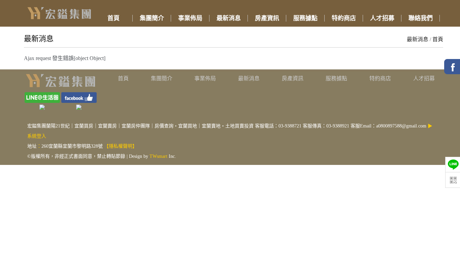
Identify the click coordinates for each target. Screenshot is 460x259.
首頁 (437, 39)
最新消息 (417, 39)
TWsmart (158, 156)
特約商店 (380, 78)
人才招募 (424, 78)
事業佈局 (205, 78)
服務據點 (336, 78)
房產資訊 (292, 78)
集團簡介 (161, 78)
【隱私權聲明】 (120, 146)
